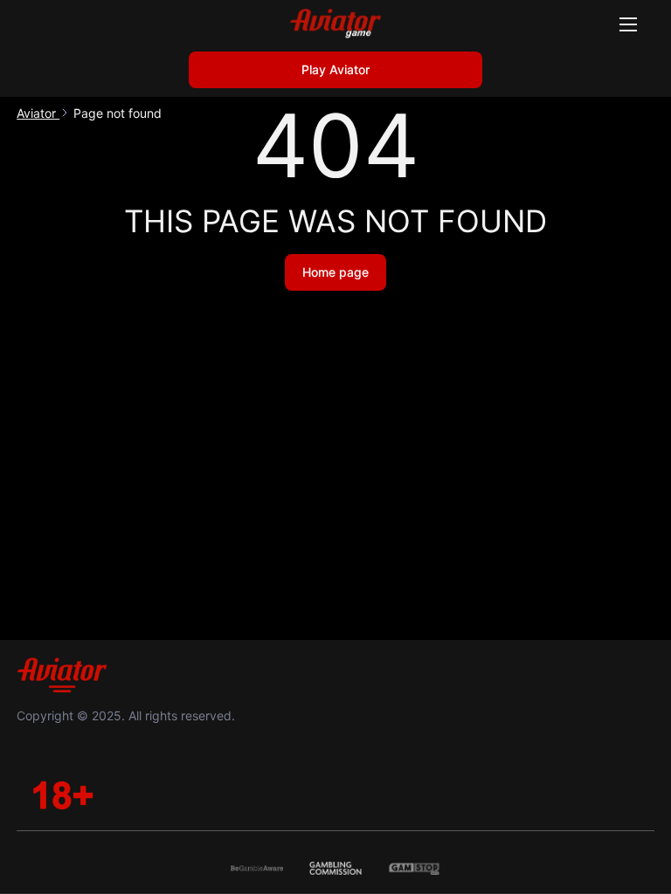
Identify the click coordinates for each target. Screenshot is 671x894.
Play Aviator (335, 69)
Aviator (38, 113)
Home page (335, 272)
